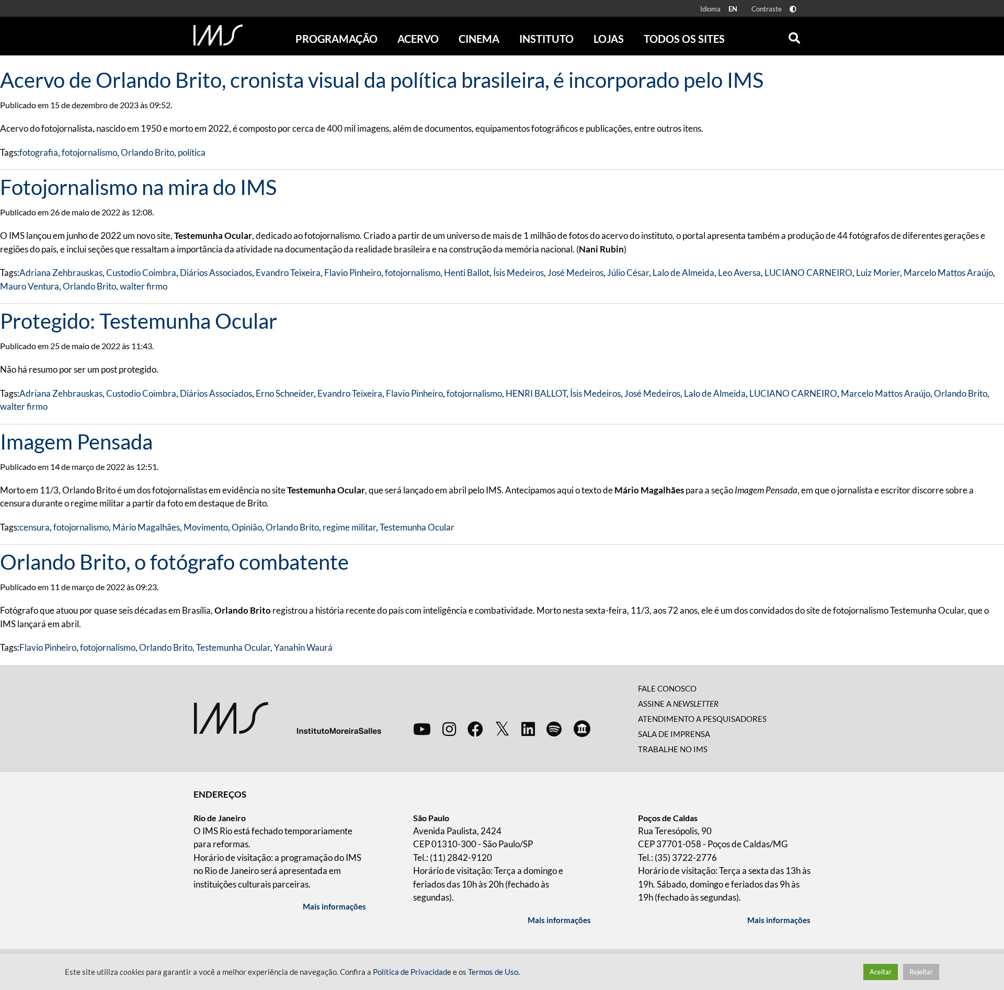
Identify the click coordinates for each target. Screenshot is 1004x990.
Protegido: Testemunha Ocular (138, 320)
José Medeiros (575, 272)
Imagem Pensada (76, 441)
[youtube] (422, 728)
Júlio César (628, 272)
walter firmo (143, 286)
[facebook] (475, 728)
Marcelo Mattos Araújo (948, 272)
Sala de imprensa (674, 734)
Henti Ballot (466, 272)
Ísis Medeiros (518, 272)
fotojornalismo (89, 152)
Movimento (206, 527)
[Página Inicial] (218, 35)
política (192, 152)
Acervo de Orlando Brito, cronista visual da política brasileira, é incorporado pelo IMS (381, 80)
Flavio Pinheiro (352, 272)
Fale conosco (667, 688)
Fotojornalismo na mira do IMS (138, 187)
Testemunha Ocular (417, 527)
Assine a (678, 703)
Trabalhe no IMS (673, 749)
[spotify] (554, 728)
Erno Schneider (285, 393)
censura (34, 527)
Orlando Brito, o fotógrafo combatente (174, 561)
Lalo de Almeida (683, 272)
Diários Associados (216, 272)
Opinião (247, 527)
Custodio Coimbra (141, 272)
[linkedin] (528, 728)
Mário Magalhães (146, 527)
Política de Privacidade (412, 972)
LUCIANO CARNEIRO (808, 272)
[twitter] (502, 729)
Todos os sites (684, 38)
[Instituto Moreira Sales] (287, 717)
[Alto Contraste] (793, 9)
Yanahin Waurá (303, 647)
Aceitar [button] (881, 972)
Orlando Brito (147, 152)
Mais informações (334, 906)
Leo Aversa (739, 272)
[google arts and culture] (582, 729)
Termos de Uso (493, 972)
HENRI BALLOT (536, 393)
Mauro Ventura (29, 286)
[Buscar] (794, 35)
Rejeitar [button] (921, 972)
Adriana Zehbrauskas (60, 272)
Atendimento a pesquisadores (702, 718)
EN (732, 9)
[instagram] (449, 728)
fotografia (38, 152)
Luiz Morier (878, 272)
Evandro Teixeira (288, 272)
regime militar (349, 527)
